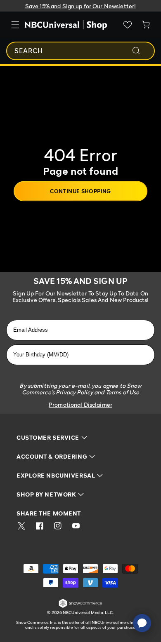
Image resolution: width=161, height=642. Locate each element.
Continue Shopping (80, 190)
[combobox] (80, 51)
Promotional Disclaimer (80, 404)
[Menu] (15, 25)
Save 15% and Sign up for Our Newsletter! (80, 5)
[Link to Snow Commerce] (80, 606)
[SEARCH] (142, 51)
